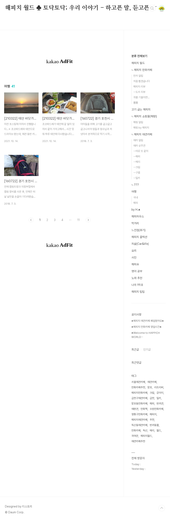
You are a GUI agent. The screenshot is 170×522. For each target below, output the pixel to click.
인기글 (147, 349)
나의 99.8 (137, 284)
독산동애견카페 (139, 425)
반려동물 (154, 425)
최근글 (135, 349)
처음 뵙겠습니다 (141, 81)
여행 (133, 191)
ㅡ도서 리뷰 (139, 91)
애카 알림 (138, 140)
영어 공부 (136, 271)
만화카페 (136, 430)
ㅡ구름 (136, 172)
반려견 (160, 403)
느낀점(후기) (138, 230)
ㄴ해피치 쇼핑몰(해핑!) (144, 116)
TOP (161, 508)
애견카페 (152, 382)
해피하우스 (137, 216)
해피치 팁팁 (138, 291)
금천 (152, 398)
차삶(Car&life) (140, 243)
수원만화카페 (156, 408)
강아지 (160, 392)
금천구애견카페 (139, 398)
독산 (145, 430)
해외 (135, 202)
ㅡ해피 (136, 156)
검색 (152, 8)
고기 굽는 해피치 (141, 109)
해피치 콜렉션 (139, 237)
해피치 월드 (138, 63)
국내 (135, 197)
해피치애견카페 (139, 419)
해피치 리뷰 (139, 86)
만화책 (144, 408)
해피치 (153, 414)
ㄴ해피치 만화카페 (141, 70)
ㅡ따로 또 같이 (140, 151)
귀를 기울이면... (141, 97)
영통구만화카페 (139, 414)
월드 (159, 430)
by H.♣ (135, 209)
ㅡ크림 (136, 167)
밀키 (159, 398)
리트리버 (158, 387)
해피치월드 (146, 435)
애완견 (134, 408)
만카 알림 (138, 75)
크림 (152, 392)
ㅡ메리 (136, 161)
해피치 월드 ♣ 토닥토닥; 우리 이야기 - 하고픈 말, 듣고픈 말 (81, 8)
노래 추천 (136, 278)
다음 (88, 219)
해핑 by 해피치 (141, 127)
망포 (149, 387)
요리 (133, 250)
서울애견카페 (138, 382)
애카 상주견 (139, 145)
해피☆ (135, 264)
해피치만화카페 (139, 392)
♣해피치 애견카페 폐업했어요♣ (147, 320)
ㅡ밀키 (136, 178)
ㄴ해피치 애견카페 (141, 134)
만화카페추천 (138, 387)
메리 (152, 430)
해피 (152, 403)
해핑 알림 (138, 122)
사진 (133, 257)
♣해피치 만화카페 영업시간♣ (146, 326)
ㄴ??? (135, 184)
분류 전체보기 (139, 56)
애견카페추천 (138, 441)
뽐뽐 (135, 102)
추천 (152, 419)
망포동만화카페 (139, 403)
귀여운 (134, 435)
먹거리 (135, 223)
